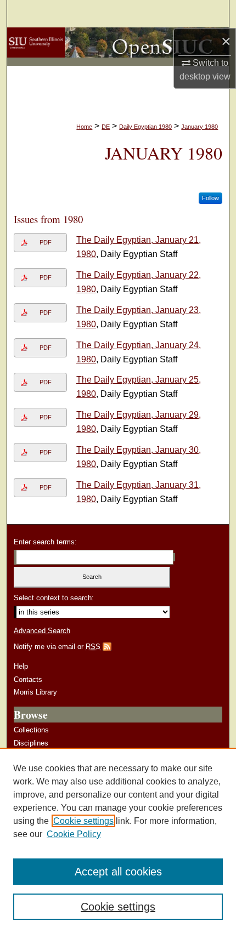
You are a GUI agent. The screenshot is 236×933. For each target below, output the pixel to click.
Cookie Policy (74, 834)
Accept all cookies (118, 872)
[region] (118, 840)
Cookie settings (83, 821)
